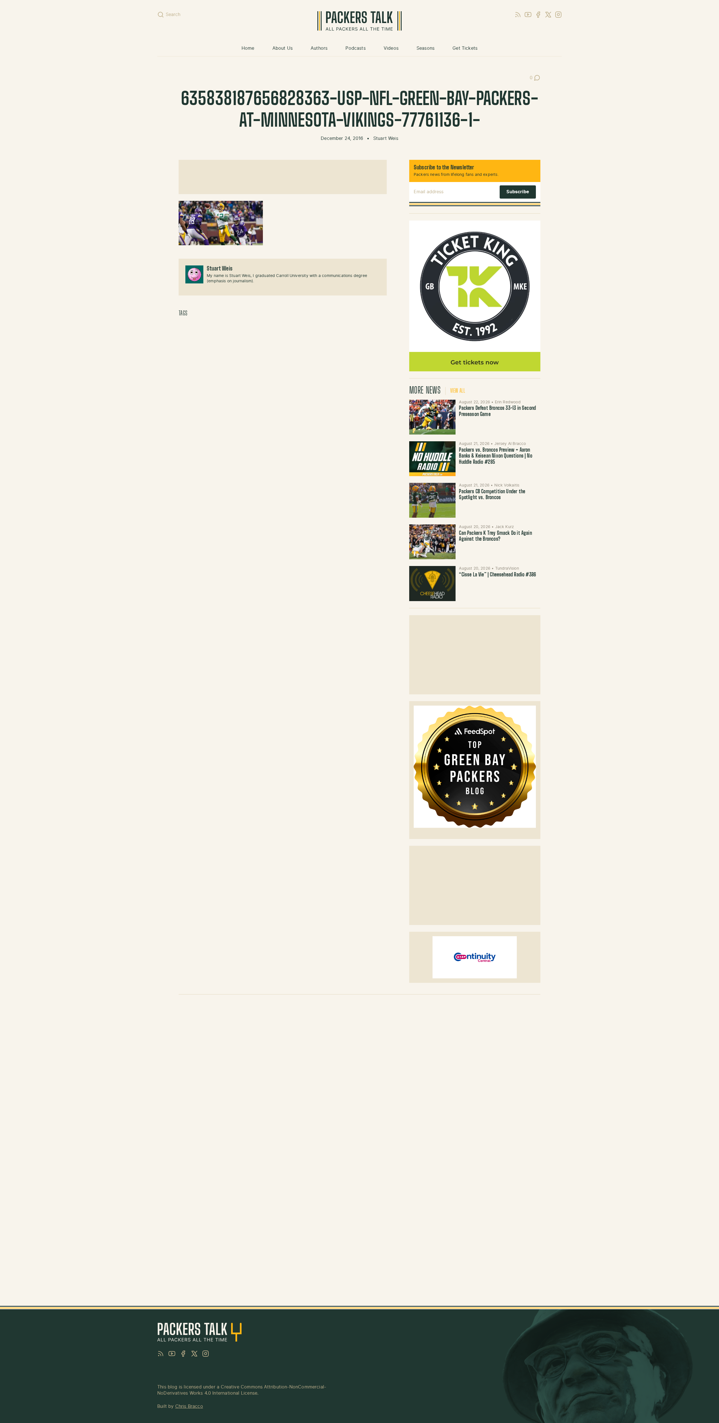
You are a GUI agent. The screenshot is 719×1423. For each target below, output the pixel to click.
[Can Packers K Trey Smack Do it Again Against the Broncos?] (432, 541)
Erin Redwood (508, 402)
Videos (391, 48)
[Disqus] (359, 1078)
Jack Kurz (504, 527)
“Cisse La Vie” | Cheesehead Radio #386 (497, 575)
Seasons (425, 48)
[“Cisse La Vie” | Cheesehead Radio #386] (432, 583)
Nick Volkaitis (507, 485)
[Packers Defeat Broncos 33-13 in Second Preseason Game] (432, 417)
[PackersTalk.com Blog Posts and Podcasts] (359, 21)
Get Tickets (464, 48)
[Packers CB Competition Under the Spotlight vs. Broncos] (432, 500)
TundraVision (507, 568)
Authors (319, 48)
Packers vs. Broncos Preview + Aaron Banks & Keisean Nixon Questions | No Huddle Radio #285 (495, 456)
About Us (282, 48)
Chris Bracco (189, 1406)
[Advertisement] (282, 177)
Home (248, 48)
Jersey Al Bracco (510, 444)
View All (457, 391)
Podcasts (355, 48)
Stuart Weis (385, 138)
